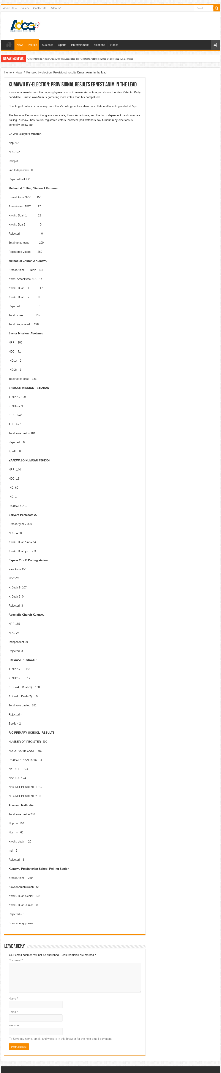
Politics (32, 44)
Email (13, 1012)
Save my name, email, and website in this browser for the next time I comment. (62, 1038)
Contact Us (39, 8)
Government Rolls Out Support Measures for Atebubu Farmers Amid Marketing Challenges (80, 58)
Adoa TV (56, 8)
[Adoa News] (24, 25)
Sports (62, 44)
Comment (16, 960)
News (20, 44)
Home (8, 44)
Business (48, 44)
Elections (99, 44)
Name (13, 998)
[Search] (216, 8)
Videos (114, 44)
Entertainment (80, 44)
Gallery (25, 8)
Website (14, 1025)
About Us (8, 8)
